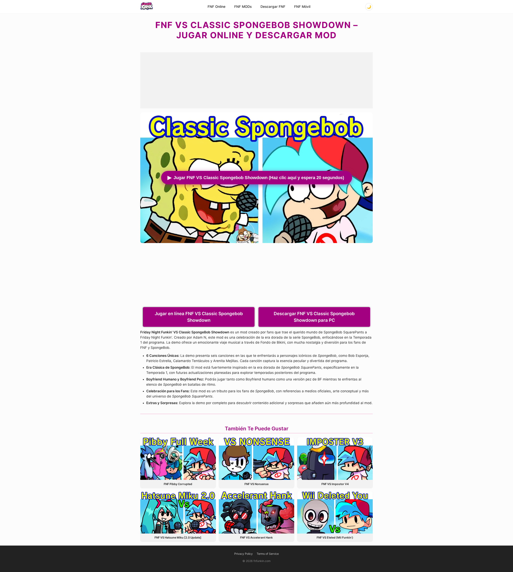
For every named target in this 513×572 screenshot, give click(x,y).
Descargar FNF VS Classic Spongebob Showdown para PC (314, 317)
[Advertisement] (256, 80)
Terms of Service (268, 553)
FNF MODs (243, 7)
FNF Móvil (302, 7)
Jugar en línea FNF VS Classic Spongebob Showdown (199, 317)
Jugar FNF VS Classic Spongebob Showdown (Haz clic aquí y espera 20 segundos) (259, 177)
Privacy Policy (243, 553)
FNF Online (216, 7)
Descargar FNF (273, 7)
